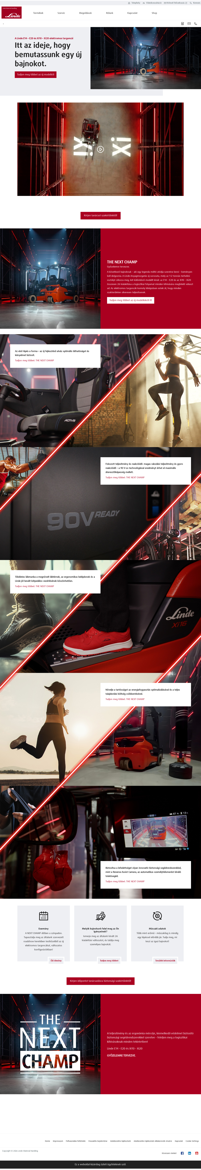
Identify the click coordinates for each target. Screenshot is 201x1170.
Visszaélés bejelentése (97, 1141)
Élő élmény (56, 961)
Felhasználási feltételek (75, 1141)
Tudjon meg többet (109, 961)
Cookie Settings (192, 1141)
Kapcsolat (179, 1141)
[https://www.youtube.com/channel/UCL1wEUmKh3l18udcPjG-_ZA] (196, 1153)
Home (47, 1141)
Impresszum (58, 1141)
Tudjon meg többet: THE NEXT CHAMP (34, 360)
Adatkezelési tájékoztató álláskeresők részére (153, 1141)
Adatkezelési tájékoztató (120, 1141)
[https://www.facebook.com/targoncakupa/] (182, 1153)
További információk (165, 961)
